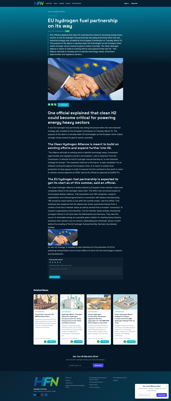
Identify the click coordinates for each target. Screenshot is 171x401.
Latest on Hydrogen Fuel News (56, 11)
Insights (61, 3)
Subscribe (134, 3)
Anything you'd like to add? (60, 265)
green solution (91, 217)
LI (55, 104)
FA (49, 104)
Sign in (126, 3)
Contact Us (69, 383)
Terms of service (94, 387)
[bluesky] (35, 395)
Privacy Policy (93, 384)
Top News (49, 3)
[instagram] (42, 395)
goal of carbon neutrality (82, 138)
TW (52, 104)
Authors (68, 380)
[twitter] (38, 395)
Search (68, 3)
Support (115, 380)
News (55, 3)
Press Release (76, 3)
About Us (68, 377)
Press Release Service (96, 382)
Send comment (54, 277)
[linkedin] (46, 395)
